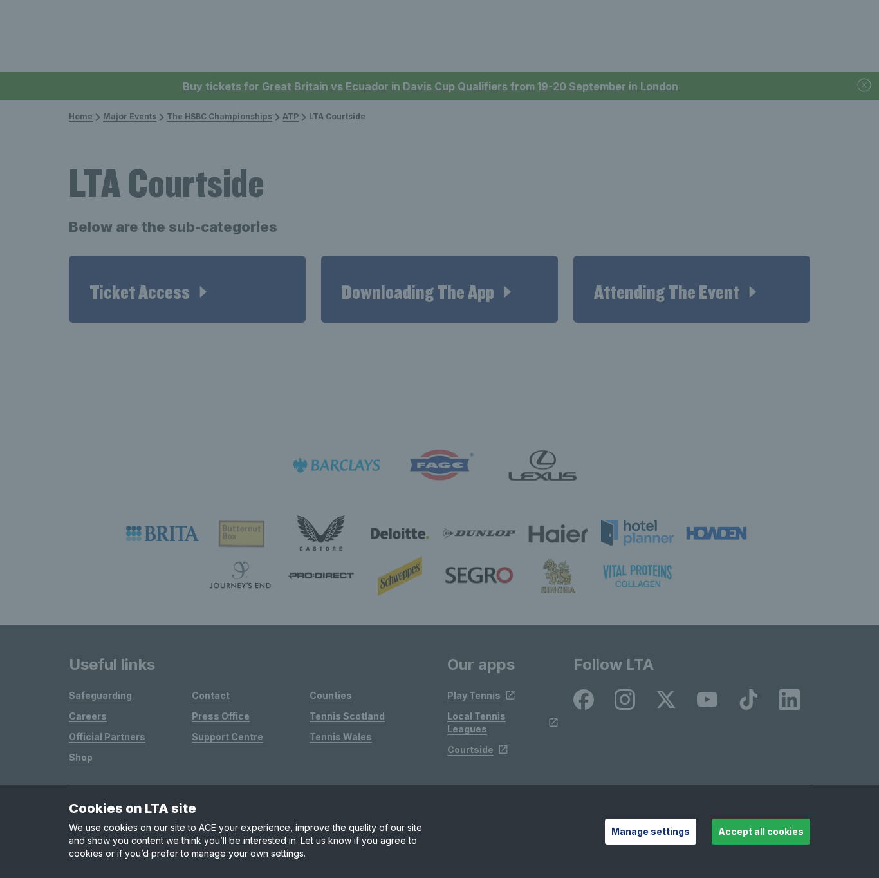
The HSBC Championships (219, 116)
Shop (81, 757)
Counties (331, 695)
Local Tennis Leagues (476, 722)
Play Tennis (474, 695)
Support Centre (227, 736)
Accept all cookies (761, 831)
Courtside (470, 749)
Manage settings (650, 831)
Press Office (221, 716)
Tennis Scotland (347, 716)
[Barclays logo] (336, 465)
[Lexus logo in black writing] (542, 465)
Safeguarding (100, 695)
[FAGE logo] (439, 465)
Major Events (129, 116)
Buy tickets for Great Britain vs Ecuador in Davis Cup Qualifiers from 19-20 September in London (430, 86)
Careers (88, 716)
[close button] (865, 86)
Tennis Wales (341, 736)
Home (81, 116)
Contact (211, 695)
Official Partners (107, 736)
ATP (290, 116)
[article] (187, 289)
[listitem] (162, 533)
